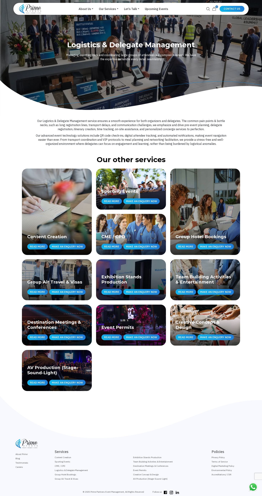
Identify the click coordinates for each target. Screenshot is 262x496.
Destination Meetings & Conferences (150, 466)
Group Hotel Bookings (65, 474)
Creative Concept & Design (146, 474)
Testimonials (22, 462)
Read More (37, 246)
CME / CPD (60, 466)
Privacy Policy (218, 457)
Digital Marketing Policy (223, 466)
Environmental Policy (222, 470)
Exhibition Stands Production (147, 457)
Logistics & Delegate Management (71, 470)
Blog (18, 458)
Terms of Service (220, 461)
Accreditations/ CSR (221, 474)
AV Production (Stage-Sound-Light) (150, 478)
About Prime (21, 454)
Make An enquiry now (67, 246)
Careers (19, 467)
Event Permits (140, 470)
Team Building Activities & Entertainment (153, 461)
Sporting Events (62, 461)
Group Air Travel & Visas (66, 478)
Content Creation (63, 457)
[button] (86, 9)
